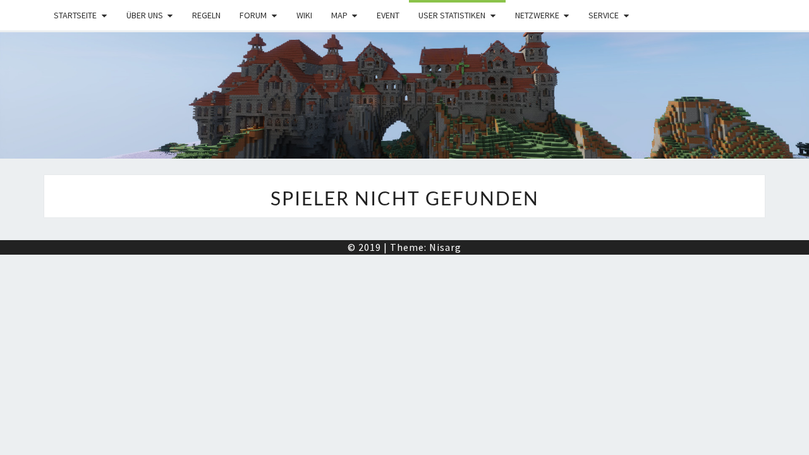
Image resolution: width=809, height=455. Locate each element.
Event (388, 15)
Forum (253, 15)
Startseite (75, 15)
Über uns (144, 15)
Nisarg (445, 247)
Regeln (206, 15)
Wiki (304, 15)
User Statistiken (451, 15)
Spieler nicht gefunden (405, 197)
